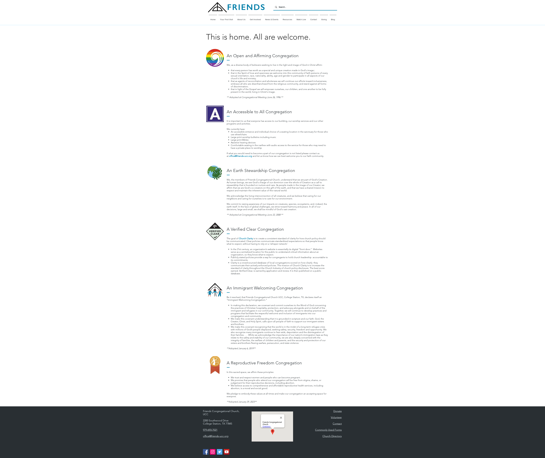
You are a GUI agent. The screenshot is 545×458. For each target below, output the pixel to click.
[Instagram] (212, 452)
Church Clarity (246, 238)
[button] (241, 18)
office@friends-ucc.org (240, 156)
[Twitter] (219, 452)
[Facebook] (205, 452)
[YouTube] (226, 452)
